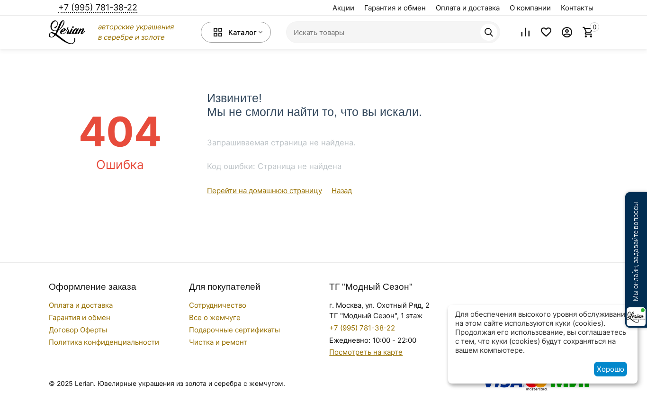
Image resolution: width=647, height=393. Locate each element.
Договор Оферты (78, 329)
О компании (530, 7)
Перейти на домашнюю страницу (264, 190)
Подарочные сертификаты (234, 329)
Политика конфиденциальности (104, 342)
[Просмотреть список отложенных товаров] (546, 32)
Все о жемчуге (215, 317)
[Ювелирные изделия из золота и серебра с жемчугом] (67, 31)
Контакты (577, 7)
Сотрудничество (217, 305)
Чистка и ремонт (218, 342)
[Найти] (488, 32)
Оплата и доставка (468, 7)
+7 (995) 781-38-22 (97, 7)
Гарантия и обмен (395, 7)
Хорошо (610, 369)
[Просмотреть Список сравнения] (525, 32)
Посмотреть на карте (366, 352)
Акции (343, 7)
